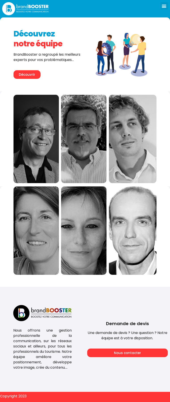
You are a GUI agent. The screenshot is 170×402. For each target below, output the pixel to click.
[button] (164, 5)
